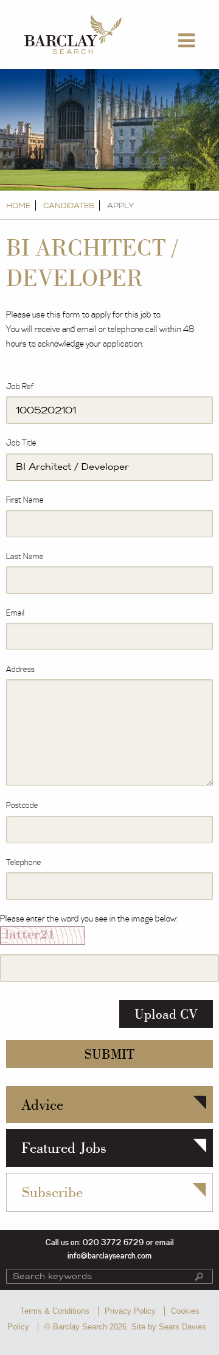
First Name (25, 500)
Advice (42, 1104)
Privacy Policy (130, 1311)
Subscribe (52, 1192)
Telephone (23, 863)
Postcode (22, 805)
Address (20, 669)
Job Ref (19, 387)
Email (15, 613)
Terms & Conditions (54, 1311)
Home (18, 206)
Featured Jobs (63, 1147)
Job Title (21, 443)
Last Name (25, 557)
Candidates (68, 206)
